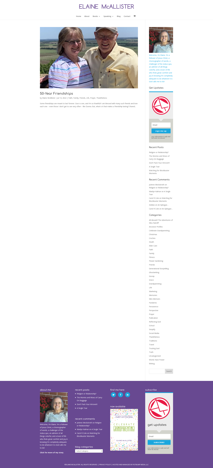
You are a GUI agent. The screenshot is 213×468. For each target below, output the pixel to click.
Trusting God (154, 348)
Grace (151, 280)
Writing (152, 363)
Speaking (107, 16)
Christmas (153, 234)
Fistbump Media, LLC (141, 464)
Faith (70, 98)
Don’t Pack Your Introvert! (159, 163)
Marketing (153, 291)
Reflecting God (155, 322)
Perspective (153, 310)
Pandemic (153, 303)
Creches (152, 238)
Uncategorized (155, 356)
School (151, 325)
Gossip (151, 276)
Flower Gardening (156, 261)
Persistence (153, 306)
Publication (153, 318)
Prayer (92, 98)
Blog (119, 16)
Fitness (152, 257)
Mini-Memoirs (154, 299)
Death (151, 242)
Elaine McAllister (48, 98)
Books (95, 16)
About (86, 16)
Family (76, 98)
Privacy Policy (105, 464)
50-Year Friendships (56, 93)
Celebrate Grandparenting (159, 230)
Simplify (152, 329)
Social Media (154, 333)
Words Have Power (156, 360)
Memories (153, 295)
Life (87, 98)
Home (78, 16)
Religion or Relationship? (159, 152)
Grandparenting (155, 284)
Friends (82, 98)
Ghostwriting (154, 272)
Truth (151, 352)
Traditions (153, 341)
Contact (127, 16)
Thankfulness (101, 98)
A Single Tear (154, 166)
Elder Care (153, 246)
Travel (151, 344)
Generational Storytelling (159, 268)
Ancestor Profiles (156, 227)
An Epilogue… (163, 205)
